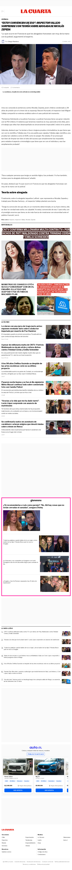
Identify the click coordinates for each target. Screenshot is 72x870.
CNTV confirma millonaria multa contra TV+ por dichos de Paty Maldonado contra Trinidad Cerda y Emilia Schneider (31, 632)
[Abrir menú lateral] (3, 11)
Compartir (6, 87)
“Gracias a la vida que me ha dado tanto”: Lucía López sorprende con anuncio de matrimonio (20, 403)
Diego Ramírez (13, 41)
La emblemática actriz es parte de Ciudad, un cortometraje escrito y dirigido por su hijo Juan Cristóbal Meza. (22, 372)
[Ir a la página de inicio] (36, 11)
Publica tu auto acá (36, 754)
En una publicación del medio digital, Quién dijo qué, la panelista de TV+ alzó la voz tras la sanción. (20, 354)
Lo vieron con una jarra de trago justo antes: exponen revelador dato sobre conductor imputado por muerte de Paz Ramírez (21, 328)
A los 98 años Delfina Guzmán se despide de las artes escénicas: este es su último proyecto (21, 366)
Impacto (11, 220)
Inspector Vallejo (20, 220)
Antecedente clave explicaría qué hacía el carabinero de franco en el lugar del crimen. (21, 431)
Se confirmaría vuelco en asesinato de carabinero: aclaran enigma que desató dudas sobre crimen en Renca (22, 424)
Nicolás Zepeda (30, 220)
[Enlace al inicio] (36, 501)
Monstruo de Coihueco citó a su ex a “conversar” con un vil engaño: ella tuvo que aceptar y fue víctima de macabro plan (17, 289)
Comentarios (16, 87)
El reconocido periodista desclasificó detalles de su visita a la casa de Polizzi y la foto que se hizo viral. (22, 391)
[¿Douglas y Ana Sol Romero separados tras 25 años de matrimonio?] (54, 584)
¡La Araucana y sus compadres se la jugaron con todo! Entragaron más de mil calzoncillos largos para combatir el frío (20, 562)
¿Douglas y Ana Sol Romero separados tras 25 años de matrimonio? (20, 582)
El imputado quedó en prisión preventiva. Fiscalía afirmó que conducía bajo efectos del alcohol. (21, 335)
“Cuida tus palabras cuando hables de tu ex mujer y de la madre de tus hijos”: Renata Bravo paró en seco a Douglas (20, 542)
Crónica (4, 19)
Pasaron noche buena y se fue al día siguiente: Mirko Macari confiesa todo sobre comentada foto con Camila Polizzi (22, 384)
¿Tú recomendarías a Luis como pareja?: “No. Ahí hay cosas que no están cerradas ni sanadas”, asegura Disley (33, 506)
